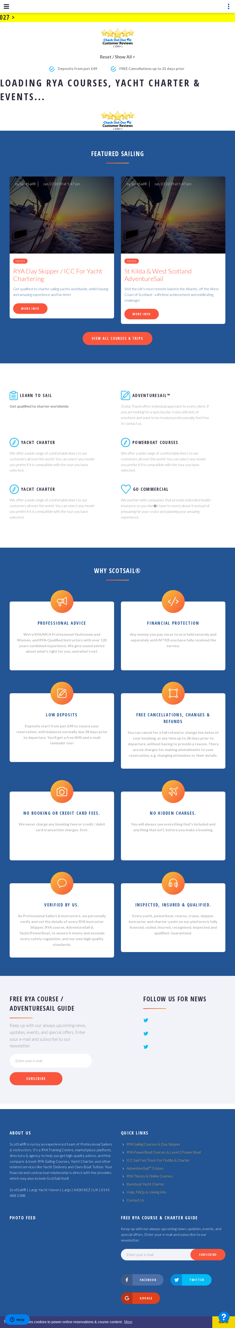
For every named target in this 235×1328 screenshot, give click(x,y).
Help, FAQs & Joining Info (146, 1192)
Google (146, 1298)
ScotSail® (28, 184)
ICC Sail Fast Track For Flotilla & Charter (158, 1160)
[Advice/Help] (223, 1316)
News (20, 261)
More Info (30, 308)
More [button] (128, 1322)
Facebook (148, 1280)
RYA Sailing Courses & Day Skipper (153, 1144)
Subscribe (36, 1078)
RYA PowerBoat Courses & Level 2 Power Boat (164, 1152)
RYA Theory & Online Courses (150, 1176)
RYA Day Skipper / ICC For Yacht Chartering (57, 275)
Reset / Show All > (117, 56)
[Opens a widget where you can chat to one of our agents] (17, 1320)
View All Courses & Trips (117, 338)
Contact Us (135, 1200)
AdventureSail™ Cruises (145, 1168)
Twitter (196, 1280)
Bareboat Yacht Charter (145, 1184)
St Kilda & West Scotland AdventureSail (158, 275)
